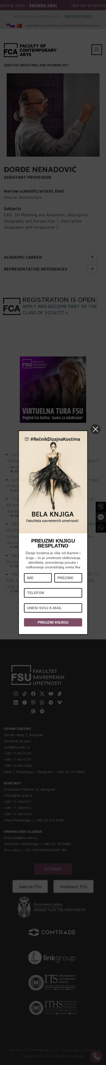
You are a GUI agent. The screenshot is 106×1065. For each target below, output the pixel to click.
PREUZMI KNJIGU (53, 622)
